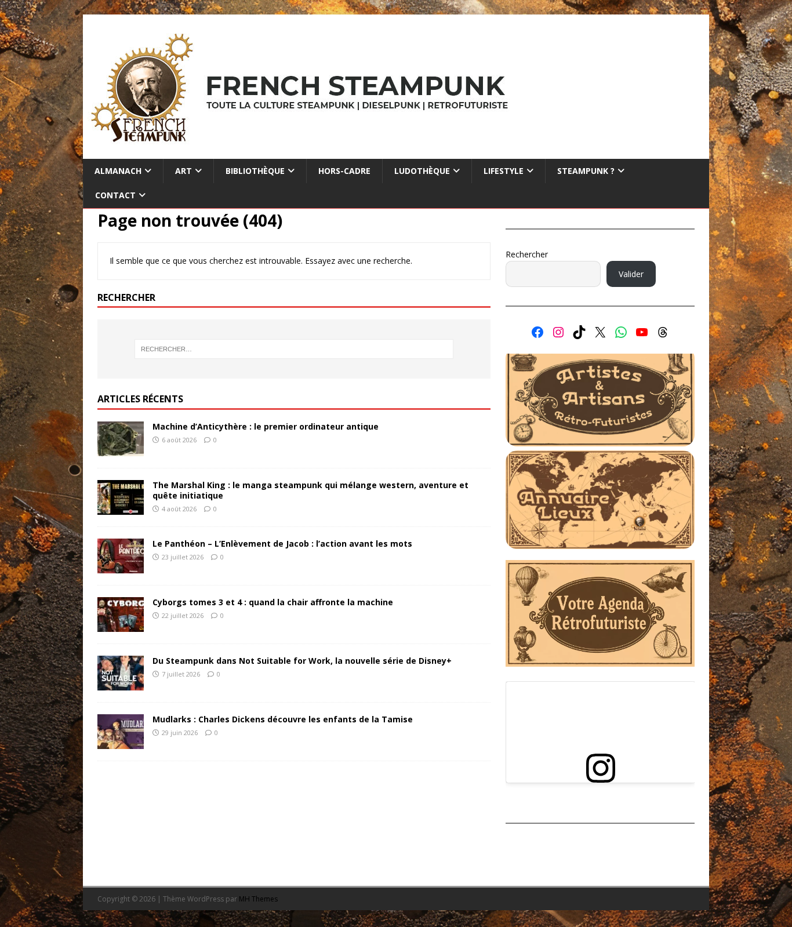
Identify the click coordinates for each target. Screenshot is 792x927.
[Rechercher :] (294, 349)
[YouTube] (642, 332)
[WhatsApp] (621, 332)
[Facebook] (537, 332)
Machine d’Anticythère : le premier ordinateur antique (265, 426)
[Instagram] (558, 332)
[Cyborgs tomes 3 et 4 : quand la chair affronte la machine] (120, 625)
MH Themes (258, 899)
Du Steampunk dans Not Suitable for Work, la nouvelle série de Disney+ (302, 660)
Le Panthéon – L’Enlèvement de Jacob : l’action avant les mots (282, 543)
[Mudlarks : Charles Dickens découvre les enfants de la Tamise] (120, 742)
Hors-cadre (344, 170)
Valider (631, 273)
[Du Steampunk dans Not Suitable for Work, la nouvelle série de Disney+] (120, 683)
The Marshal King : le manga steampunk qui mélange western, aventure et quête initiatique (310, 490)
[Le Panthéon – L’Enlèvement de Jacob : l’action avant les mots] (120, 566)
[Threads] (663, 332)
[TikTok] (579, 332)
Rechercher (527, 254)
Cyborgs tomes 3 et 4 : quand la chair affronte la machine (272, 602)
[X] (600, 332)
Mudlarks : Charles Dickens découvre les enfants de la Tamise (282, 719)
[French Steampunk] (396, 152)
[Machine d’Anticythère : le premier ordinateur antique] (120, 449)
